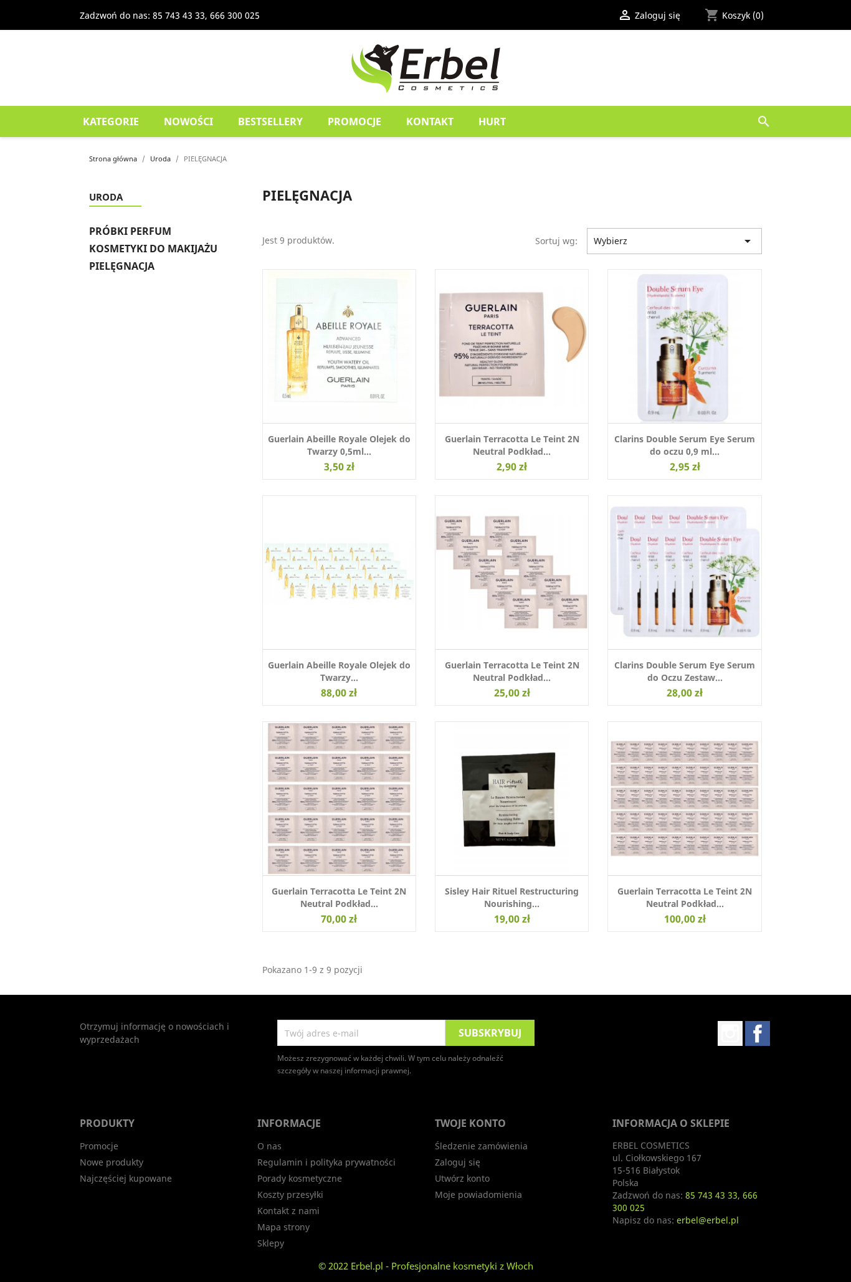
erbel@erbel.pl (708, 1220)
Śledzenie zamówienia (481, 1146)
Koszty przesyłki (290, 1194)
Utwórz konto (462, 1178)
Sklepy (270, 1243)
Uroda (106, 197)
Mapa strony (283, 1227)
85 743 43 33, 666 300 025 (206, 15)
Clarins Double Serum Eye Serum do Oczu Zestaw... (684, 671)
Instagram (730, 1033)
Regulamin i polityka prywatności (326, 1162)
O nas (269, 1146)
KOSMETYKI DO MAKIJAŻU (153, 248)
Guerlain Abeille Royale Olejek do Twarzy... (339, 671)
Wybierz (674, 241)
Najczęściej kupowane (126, 1178)
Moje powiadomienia (478, 1194)
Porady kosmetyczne (299, 1178)
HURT (492, 121)
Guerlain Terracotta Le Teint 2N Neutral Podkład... (512, 445)
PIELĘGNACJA (122, 266)
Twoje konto (470, 1123)
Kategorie (111, 121)
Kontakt (430, 121)
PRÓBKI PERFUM (130, 231)
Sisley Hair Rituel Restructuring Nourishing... (512, 897)
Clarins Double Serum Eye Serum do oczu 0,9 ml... (684, 445)
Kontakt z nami (288, 1211)
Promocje (354, 121)
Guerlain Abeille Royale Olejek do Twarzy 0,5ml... (339, 445)
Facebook (757, 1033)
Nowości (188, 121)
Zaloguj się (457, 1162)
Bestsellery (270, 121)
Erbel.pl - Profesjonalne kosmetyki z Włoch (442, 1266)
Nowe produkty (111, 1162)
